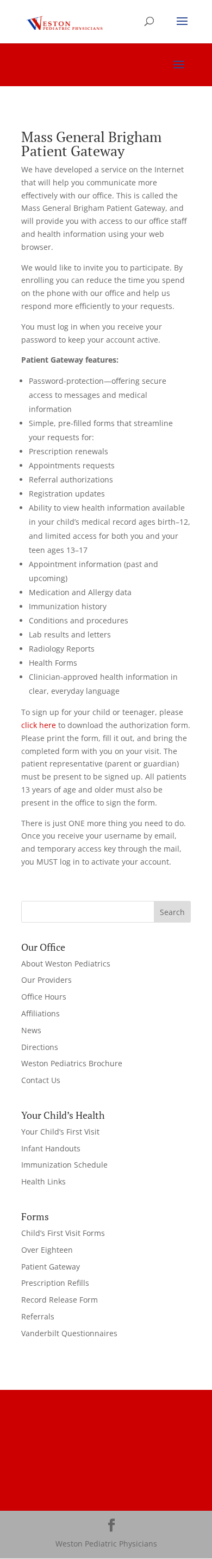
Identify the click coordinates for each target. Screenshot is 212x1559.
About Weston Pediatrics (65, 963)
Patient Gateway (50, 1266)
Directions (39, 1047)
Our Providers (46, 980)
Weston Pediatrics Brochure (71, 1063)
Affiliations (40, 1013)
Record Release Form (59, 1299)
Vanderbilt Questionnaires (69, 1333)
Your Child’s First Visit (60, 1131)
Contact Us (40, 1080)
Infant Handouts (50, 1148)
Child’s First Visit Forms (63, 1233)
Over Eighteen (47, 1250)
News (31, 1030)
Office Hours (43, 996)
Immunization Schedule (64, 1164)
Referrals (37, 1316)
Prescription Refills (55, 1283)
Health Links (43, 1181)
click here (38, 725)
